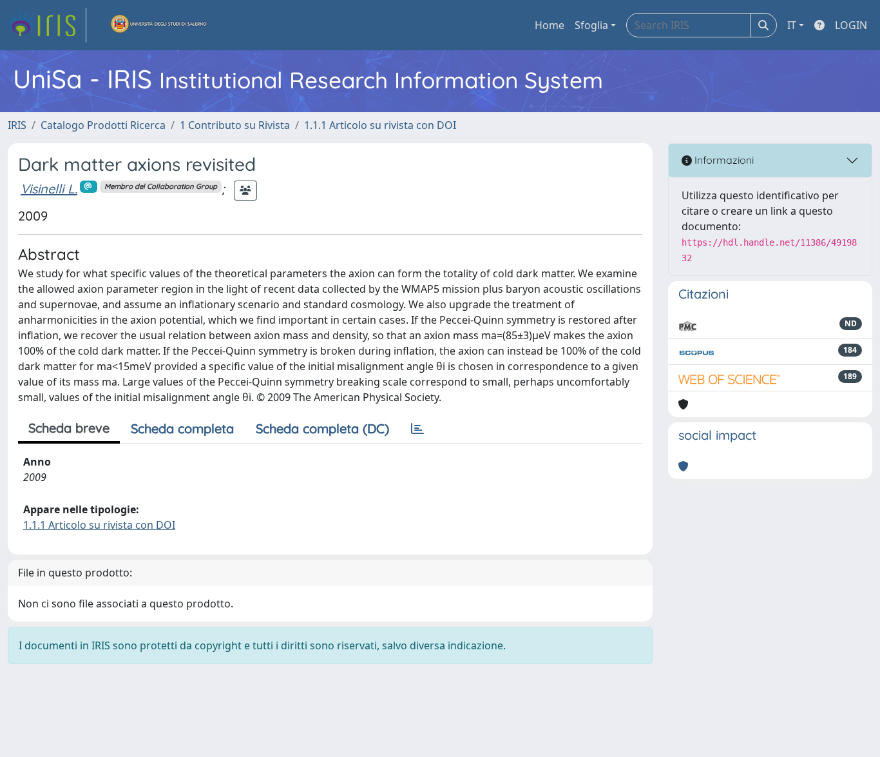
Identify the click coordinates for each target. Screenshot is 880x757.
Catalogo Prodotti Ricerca (103, 125)
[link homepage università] (159, 25)
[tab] (417, 428)
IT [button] (791, 25)
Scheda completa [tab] (182, 428)
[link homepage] (47, 25)
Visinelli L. (49, 189)
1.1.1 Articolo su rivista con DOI (380, 125)
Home (549, 25)
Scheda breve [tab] (69, 428)
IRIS (17, 125)
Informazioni (723, 159)
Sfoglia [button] (591, 25)
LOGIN (851, 25)
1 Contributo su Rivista (235, 125)
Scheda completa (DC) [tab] (322, 428)
